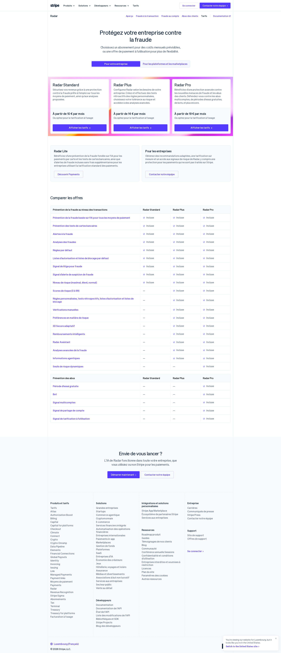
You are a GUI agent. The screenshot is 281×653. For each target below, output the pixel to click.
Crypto (54, 539)
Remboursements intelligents (69, 333)
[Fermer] (275, 643)
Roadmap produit (151, 534)
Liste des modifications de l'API (113, 615)
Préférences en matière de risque (71, 317)
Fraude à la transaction (147, 16)
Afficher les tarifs (78, 127)
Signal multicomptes (64, 402)
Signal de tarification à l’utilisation (71, 418)
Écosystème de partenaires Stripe (160, 514)
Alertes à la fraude (63, 233)
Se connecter (188, 5)
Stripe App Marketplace (154, 510)
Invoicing (55, 564)
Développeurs (101, 5)
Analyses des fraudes (64, 242)
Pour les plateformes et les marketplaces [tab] (165, 63)
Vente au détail (104, 588)
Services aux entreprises (109, 581)
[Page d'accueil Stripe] (54, 5)
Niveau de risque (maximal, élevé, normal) (75, 282)
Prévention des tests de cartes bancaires (75, 225)
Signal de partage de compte (68, 410)
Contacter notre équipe (214, 5)
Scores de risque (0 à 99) (66, 290)
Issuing (54, 567)
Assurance (102, 570)
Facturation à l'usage (61, 616)
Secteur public (104, 584)
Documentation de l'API (109, 608)
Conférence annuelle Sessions (158, 552)
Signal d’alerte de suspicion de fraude (73, 274)
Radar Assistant (61, 342)
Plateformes (103, 549)
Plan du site (148, 572)
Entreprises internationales (110, 535)
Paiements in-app (105, 538)
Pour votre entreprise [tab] (115, 63)
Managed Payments (61, 574)
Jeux (98, 563)
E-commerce (103, 521)
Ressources (120, 5)
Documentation (220, 16)
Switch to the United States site (242, 646)
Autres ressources (152, 579)
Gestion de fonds (105, 545)
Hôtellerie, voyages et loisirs (111, 567)
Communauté (149, 548)
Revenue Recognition (61, 592)
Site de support (195, 535)
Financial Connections (62, 553)
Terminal (55, 606)
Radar (54, 16)
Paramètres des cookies (155, 575)
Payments (55, 585)
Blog (144, 545)
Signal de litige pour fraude (67, 266)
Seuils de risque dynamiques (68, 366)
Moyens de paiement (61, 581)
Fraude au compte (170, 16)
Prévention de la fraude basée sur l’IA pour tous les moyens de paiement (91, 217)
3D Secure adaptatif (64, 325)
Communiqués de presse (200, 511)
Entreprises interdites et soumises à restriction (161, 563)
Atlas (53, 511)
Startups (101, 511)
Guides (145, 538)
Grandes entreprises (107, 507)
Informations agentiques (66, 358)
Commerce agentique (108, 514)
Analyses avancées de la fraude (70, 350)
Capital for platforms (61, 525)
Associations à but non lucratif (112, 577)
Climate (54, 532)
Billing (53, 518)
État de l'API (102, 611)
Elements (55, 550)
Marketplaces (103, 542)
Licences (146, 568)
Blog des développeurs (108, 625)
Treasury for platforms (62, 613)
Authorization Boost (61, 514)
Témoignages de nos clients (157, 541)
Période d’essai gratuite (65, 386)
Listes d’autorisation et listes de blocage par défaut (81, 258)
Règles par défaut (62, 250)
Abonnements (58, 599)
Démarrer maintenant (122, 474)
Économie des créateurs (109, 560)
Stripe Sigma (57, 595)
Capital (54, 521)
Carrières (192, 507)
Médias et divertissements (110, 574)
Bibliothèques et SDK (107, 618)
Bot (55, 394)
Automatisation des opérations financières (113, 530)
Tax (52, 602)
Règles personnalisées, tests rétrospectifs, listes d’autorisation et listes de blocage (93, 300)
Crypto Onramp (58, 543)
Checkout (55, 529)
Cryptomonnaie (104, 518)
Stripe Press (193, 514)
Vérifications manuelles (65, 309)
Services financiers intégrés (111, 525)
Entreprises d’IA (104, 556)
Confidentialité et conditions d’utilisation (157, 557)
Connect (55, 536)
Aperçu (129, 16)
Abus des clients (190, 16)
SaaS (99, 553)
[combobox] (64, 644)
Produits (67, 5)
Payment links (57, 578)
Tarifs (136, 5)
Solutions (83, 5)
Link (52, 571)
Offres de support (197, 538)
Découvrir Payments (68, 174)
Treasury (55, 609)
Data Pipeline (57, 546)
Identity (54, 560)
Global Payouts (58, 557)
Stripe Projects (104, 622)
